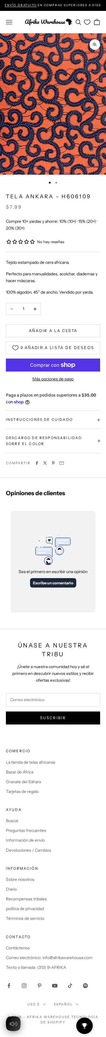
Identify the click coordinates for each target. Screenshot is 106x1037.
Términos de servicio (25, 918)
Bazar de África (19, 772)
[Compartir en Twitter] (45, 463)
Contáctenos (18, 948)
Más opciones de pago (53, 379)
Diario (11, 889)
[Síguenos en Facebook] (9, 986)
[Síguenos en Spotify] (85, 986)
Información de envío (25, 840)
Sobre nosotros (20, 879)
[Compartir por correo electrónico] (61, 463)
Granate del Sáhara (23, 781)
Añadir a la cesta (53, 330)
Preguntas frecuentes (26, 830)
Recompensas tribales (26, 899)
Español (63, 1004)
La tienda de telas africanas (30, 762)
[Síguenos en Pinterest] (39, 986)
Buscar (12, 820)
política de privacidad (25, 908)
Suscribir (53, 717)
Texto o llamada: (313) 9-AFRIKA (36, 967)
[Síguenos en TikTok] (70, 986)
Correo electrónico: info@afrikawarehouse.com (49, 957)
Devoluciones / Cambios (28, 850)
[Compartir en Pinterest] (53, 463)
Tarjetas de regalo (22, 791)
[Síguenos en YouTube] (55, 986)
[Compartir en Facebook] (36, 463)
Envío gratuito (21, 5)
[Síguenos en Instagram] (24, 986)
